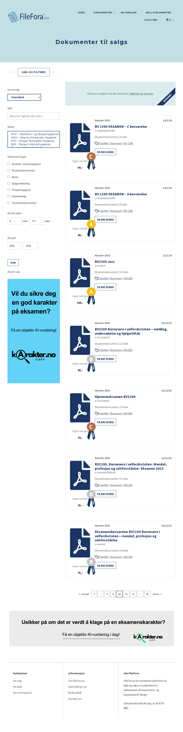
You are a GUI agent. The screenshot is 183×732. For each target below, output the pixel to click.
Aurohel (101, 544)
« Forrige (84, 594)
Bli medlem (129, 12)
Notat (15, 177)
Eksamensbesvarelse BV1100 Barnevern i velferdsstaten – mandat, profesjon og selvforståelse (127, 535)
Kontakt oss (75, 698)
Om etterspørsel (22, 692)
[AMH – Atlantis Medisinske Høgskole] (34, 137)
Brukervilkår (75, 692)
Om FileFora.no (76, 680)
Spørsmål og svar (77, 686)
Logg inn (150, 20)
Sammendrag (19, 196)
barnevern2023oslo (107, 472)
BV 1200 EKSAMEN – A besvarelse (121, 194)
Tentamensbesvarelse (24, 203)
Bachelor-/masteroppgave (26, 164)
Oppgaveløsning (21, 183)
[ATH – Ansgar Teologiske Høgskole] (34, 141)
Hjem (81, 12)
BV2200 (128, 350)
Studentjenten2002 (106, 130)
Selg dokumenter (158, 12)
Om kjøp (17, 686)
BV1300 (128, 278)
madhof (101, 265)
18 (147, 594)
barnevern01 (103, 400)
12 (133, 594)
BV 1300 (128, 143)
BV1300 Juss (105, 261)
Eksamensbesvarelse (23, 170)
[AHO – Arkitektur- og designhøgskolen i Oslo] (34, 134)
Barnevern (116, 143)
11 (126, 594)
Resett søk (14, 272)
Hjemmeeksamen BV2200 (115, 396)
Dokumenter (103, 12)
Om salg (17, 680)
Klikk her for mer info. (142, 93)
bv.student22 (104, 337)
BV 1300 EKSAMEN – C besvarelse (121, 126)
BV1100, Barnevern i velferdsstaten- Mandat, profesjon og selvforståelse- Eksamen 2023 (131, 466)
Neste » (156, 594)
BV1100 (128, 485)
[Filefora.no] (29, 17)
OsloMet (104, 143)
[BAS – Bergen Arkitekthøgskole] (34, 144)
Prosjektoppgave (21, 190)
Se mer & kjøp (105, 151)
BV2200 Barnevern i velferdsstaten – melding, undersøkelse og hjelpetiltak (131, 331)
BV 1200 (128, 211)
